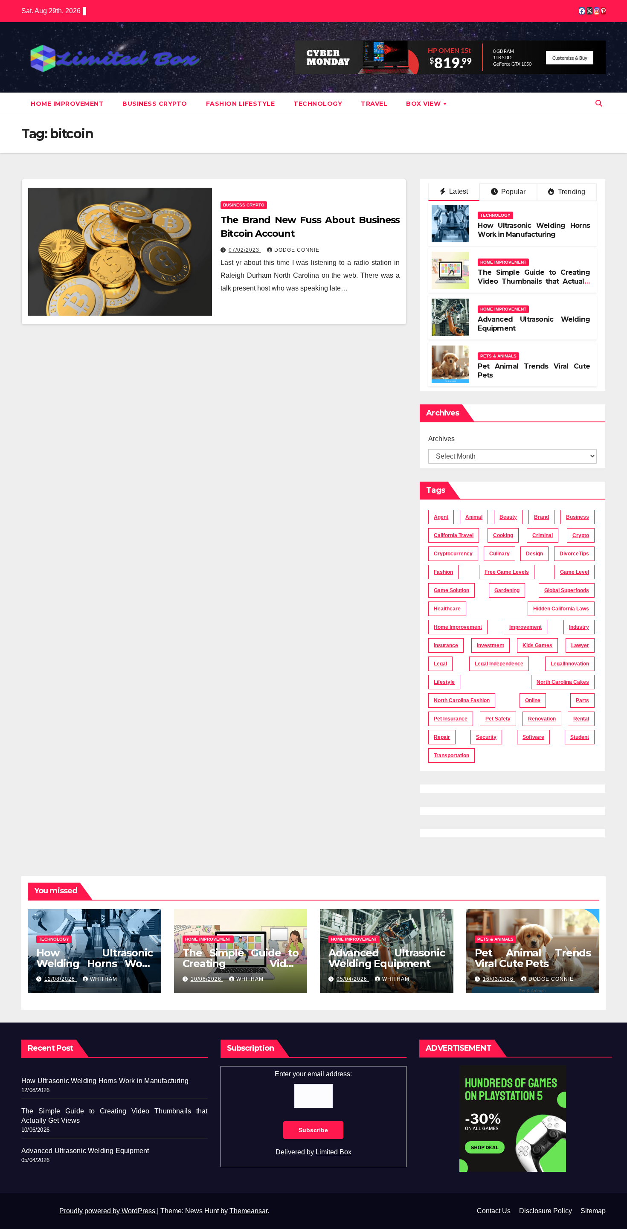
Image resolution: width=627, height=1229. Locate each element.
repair (442, 737)
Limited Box (333, 1152)
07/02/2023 (245, 250)
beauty (508, 517)
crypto (580, 535)
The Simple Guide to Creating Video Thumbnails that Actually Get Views (534, 281)
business (577, 517)
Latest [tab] (457, 191)
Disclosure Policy (545, 1210)
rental (581, 719)
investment (490, 645)
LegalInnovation (570, 664)
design (534, 554)
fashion (443, 572)
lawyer (580, 645)
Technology (317, 104)
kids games (537, 645)
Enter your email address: (313, 1074)
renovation (542, 719)
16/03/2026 (499, 979)
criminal (542, 535)
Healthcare (447, 609)
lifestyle (444, 682)
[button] (598, 103)
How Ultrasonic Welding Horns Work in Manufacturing (534, 229)
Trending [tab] (571, 191)
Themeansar (248, 1210)
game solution (451, 590)
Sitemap (593, 1210)
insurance (446, 645)
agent (441, 517)
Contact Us (494, 1210)
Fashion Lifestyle (240, 104)
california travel (453, 535)
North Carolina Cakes (563, 682)
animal (473, 517)
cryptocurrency (453, 554)
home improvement (458, 627)
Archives (441, 438)
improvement (525, 627)
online (532, 700)
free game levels (507, 572)
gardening (507, 590)
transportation (451, 755)
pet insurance (450, 719)
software (533, 737)
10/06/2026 (207, 979)
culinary (499, 554)
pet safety (498, 719)
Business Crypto (154, 104)
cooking (503, 535)
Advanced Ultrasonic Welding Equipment (386, 958)
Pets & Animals (498, 356)
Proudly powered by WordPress (108, 1210)
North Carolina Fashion (462, 700)
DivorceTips (574, 554)
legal (440, 664)
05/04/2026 (353, 979)
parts (582, 700)
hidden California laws (561, 609)
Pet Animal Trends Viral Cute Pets (533, 958)
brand (541, 517)
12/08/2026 (60, 979)
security (486, 737)
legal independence (499, 664)
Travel (374, 104)
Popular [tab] (512, 191)
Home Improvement (67, 104)
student (579, 737)
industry (579, 627)
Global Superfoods (566, 590)
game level (574, 572)
